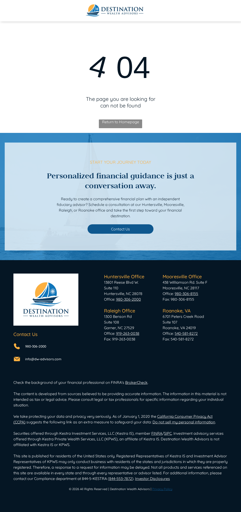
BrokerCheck (136, 382)
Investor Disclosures (152, 478)
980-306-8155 (186, 293)
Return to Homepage (120, 121)
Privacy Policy (162, 489)
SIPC (168, 433)
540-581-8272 (186, 333)
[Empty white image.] (17, 13)
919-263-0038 (127, 333)
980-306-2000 (35, 346)
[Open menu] (224, 10)
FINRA (156, 433)
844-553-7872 (120, 478)
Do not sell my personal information (184, 422)
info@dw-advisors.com (43, 359)
